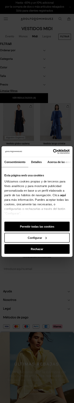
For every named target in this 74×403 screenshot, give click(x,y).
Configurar (35, 237)
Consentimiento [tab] (14, 161)
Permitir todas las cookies (37, 226)
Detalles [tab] (36, 161)
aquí (63, 195)
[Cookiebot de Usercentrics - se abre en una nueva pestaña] (53, 151)
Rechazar (37, 248)
